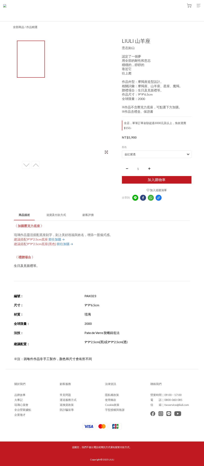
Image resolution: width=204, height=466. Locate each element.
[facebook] (143, 198)
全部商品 (18, 27)
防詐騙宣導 (67, 409)
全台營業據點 (22, 409)
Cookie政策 (112, 404)
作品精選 (31, 27)
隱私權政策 (112, 394)
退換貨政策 (67, 404)
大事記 (18, 399)
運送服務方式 (68, 399)
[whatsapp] (151, 198)
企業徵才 (20, 414)
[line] (135, 198)
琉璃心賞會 (21, 404)
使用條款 (110, 399)
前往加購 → (56, 239)
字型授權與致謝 (115, 409)
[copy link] (159, 198)
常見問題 (65, 394)
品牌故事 (20, 394)
